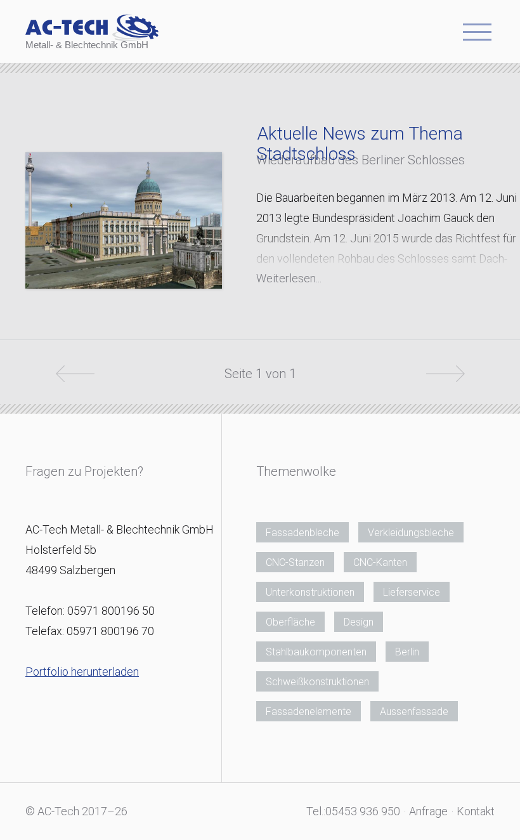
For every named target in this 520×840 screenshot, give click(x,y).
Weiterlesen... (289, 278)
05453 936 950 (362, 811)
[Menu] (477, 35)
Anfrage (428, 811)
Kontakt (476, 811)
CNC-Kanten (380, 562)
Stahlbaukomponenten (316, 652)
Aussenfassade (414, 711)
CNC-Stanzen (295, 562)
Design (359, 622)
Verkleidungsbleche (411, 533)
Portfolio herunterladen (82, 671)
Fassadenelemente (308, 711)
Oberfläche (290, 622)
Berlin (407, 652)
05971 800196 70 (110, 631)
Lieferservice (411, 592)
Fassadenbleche (302, 533)
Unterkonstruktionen (310, 592)
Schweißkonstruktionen (317, 682)
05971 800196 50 (111, 610)
